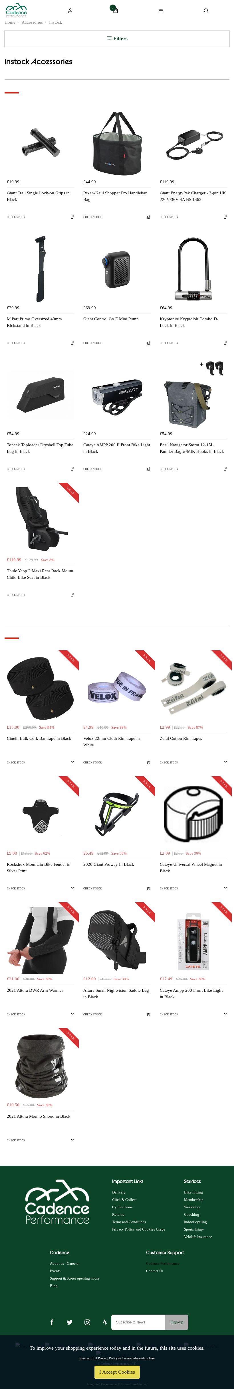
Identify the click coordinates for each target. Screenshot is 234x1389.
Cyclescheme (122, 1207)
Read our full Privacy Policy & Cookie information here (117, 1358)
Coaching (191, 1214)
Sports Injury (194, 1229)
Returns (118, 1214)
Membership (193, 1199)
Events (55, 1271)
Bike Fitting (193, 1192)
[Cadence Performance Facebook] (52, 1322)
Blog (54, 1286)
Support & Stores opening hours (74, 1278)
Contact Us (154, 1271)
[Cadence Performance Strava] (105, 1322)
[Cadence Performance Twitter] (69, 1322)
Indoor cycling (195, 1222)
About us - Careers (64, 1263)
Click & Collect (124, 1199)
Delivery (119, 1192)
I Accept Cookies (117, 1372)
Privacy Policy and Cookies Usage (138, 1229)
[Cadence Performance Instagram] (87, 1322)
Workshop (192, 1207)
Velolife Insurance (198, 1237)
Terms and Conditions (129, 1222)
